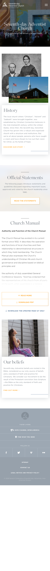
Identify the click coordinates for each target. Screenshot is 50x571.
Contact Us (25, 467)
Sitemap (25, 462)
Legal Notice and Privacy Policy (25, 473)
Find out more (10, 390)
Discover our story (13, 147)
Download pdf (26, 302)
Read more (26, 295)
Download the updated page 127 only (26, 311)
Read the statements (25, 201)
